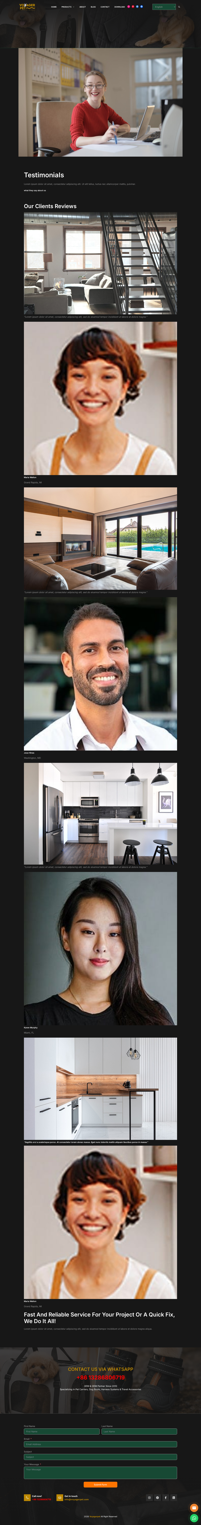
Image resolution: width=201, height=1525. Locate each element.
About (82, 7)
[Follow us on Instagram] (157, 1497)
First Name (29, 1426)
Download (119, 7)
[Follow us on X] (149, 1497)
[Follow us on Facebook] (165, 1497)
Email (27, 1439)
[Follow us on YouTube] (173, 1497)
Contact (105, 7)
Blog (93, 7)
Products (66, 7)
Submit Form (100, 1484)
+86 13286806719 (100, 1377)
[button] (179, 7)
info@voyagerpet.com (77, 1499)
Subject (28, 1451)
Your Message (31, 1464)
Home (54, 7)
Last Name (107, 1426)
